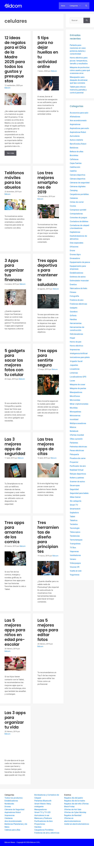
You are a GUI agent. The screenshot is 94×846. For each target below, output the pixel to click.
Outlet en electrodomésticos (76, 824)
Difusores (74, 246)
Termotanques (76, 540)
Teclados (74, 524)
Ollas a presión (76, 439)
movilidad (74, 419)
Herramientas (76, 323)
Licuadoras (74, 369)
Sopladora (74, 512)
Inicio (63, 6)
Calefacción (75, 167)
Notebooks (9, 803)
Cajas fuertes (76, 163)
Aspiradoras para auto (79, 128)
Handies (73, 319)
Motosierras (75, 415)
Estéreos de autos (78, 277)
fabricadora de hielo (78, 288)
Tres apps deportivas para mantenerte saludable (47, 272)
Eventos (73, 284)
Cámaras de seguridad (79, 182)
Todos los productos (14, 798)
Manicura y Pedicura (43, 818)
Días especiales (76, 243)
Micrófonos (75, 396)
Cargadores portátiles (79, 194)
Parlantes (74, 443)
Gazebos (73, 311)
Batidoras (74, 147)
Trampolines (75, 543)
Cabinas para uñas (12, 830)
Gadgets (73, 308)
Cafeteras (74, 159)
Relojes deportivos (78, 474)
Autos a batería (76, 140)
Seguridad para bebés (79, 493)
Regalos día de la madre (74, 801)
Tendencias (75, 536)
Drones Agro (75, 254)
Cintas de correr (77, 202)
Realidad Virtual (76, 470)
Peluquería (74, 454)
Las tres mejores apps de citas (45, 446)
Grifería (73, 315)
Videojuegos (75, 563)
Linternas (74, 373)
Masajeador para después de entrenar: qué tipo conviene (79, 80)
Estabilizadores (76, 273)
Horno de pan (75, 342)
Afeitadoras (75, 116)
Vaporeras (74, 551)
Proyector (74, 462)
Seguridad (74, 489)
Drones (8, 806)
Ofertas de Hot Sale (72, 809)
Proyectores (39, 824)
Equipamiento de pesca (80, 262)
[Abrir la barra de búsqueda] (86, 5)
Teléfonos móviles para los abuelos (14, 180)
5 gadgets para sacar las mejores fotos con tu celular (15, 362)
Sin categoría (75, 501)
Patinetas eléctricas (78, 446)
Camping (73, 190)
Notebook (74, 431)
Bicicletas (74, 155)
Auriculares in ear (41, 815)
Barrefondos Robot (78, 144)
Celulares (74, 198)
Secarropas (75, 485)
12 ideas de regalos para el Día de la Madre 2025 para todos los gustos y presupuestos (15, 59)
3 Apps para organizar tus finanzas (14, 270)
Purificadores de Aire (43, 821)
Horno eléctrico (76, 345)
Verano (73, 559)
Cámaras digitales (78, 186)
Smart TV (74, 505)
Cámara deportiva (77, 179)
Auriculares (75, 136)
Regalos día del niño (73, 803)
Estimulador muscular (79, 280)
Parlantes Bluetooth (42, 801)
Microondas (75, 400)
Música (73, 427)
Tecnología (74, 528)
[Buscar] (86, 20)
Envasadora (75, 258)
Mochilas (74, 408)
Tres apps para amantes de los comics (14, 532)
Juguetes (74, 365)
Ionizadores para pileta (80, 357)
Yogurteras (74, 575)
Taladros (73, 520)
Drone (72, 250)
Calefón (73, 171)
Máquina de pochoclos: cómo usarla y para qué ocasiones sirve (80, 70)
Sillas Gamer (75, 497)
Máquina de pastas (78, 388)
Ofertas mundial (77, 435)
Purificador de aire (78, 466)
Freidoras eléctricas (78, 304)
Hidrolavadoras (76, 334)
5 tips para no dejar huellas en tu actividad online (47, 52)
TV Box (73, 547)
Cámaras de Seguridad (14, 809)
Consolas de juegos (78, 217)
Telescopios (75, 532)
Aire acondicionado (78, 120)
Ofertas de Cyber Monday (75, 812)
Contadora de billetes (79, 221)
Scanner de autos (77, 481)
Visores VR (74, 567)
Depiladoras (75, 232)
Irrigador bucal (76, 361)
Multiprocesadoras (78, 423)
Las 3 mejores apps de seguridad (15, 446)
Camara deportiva (77, 175)
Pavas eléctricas (77, 450)
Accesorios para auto (79, 113)
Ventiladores (75, 555)
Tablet (72, 516)
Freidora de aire (76, 300)
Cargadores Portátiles (43, 830)
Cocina (73, 206)
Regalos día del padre (73, 798)
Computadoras (76, 213)
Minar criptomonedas (79, 404)
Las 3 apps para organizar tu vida (15, 720)
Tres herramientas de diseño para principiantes (48, 537)
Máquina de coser (77, 384)
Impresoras (75, 349)
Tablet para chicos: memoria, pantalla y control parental (78, 90)
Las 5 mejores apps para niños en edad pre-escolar (15, 632)
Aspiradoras (75, 124)
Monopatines (75, 411)
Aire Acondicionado (13, 821)
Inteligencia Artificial (78, 353)
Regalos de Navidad (72, 815)
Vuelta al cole (75, 571)
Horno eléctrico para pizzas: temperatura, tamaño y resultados (79, 61)
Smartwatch (75, 509)
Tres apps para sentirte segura (47, 358)
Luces (72, 380)
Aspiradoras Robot (78, 132)
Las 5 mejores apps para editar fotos (47, 630)
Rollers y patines (77, 477)
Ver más (10, 153)
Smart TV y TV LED (42, 812)
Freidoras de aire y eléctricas (46, 833)
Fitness (73, 292)
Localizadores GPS (78, 377)
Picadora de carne (77, 458)
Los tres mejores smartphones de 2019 (47, 182)
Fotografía (74, 296)
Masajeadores (76, 392)
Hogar (72, 338)
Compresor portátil (78, 210)
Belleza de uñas (76, 151)
